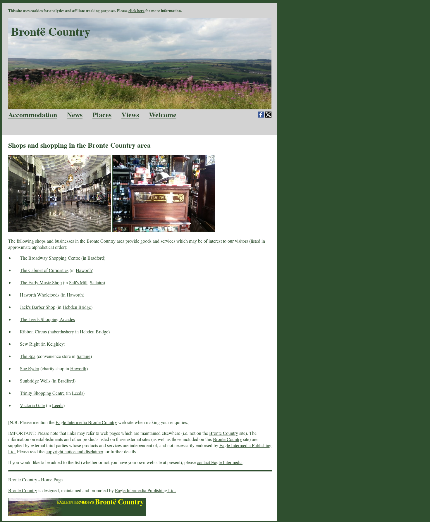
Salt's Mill (78, 282)
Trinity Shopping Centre (42, 393)
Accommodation (32, 114)
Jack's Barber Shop (37, 307)
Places (101, 114)
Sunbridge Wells (35, 381)
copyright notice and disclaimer (74, 451)
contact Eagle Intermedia (219, 462)
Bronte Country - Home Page (35, 479)
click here (136, 10)
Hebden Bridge (77, 307)
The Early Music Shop (41, 282)
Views (130, 114)
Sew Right (29, 344)
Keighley (55, 344)
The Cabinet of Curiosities (44, 270)
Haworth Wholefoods (39, 295)
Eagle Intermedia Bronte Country (86, 422)
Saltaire (97, 282)
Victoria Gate (32, 405)
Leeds (77, 393)
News (74, 114)
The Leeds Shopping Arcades (47, 319)
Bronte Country (101, 241)
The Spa (27, 356)
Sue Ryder (29, 368)
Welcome (162, 114)
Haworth (84, 270)
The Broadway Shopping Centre (50, 258)
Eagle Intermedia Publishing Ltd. (145, 490)
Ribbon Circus (33, 331)
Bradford (95, 258)
